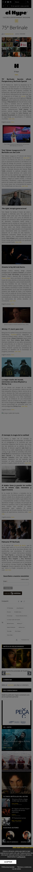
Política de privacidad (8, 867)
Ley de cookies (16, 869)
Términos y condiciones (24, 867)
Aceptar (8, 862)
